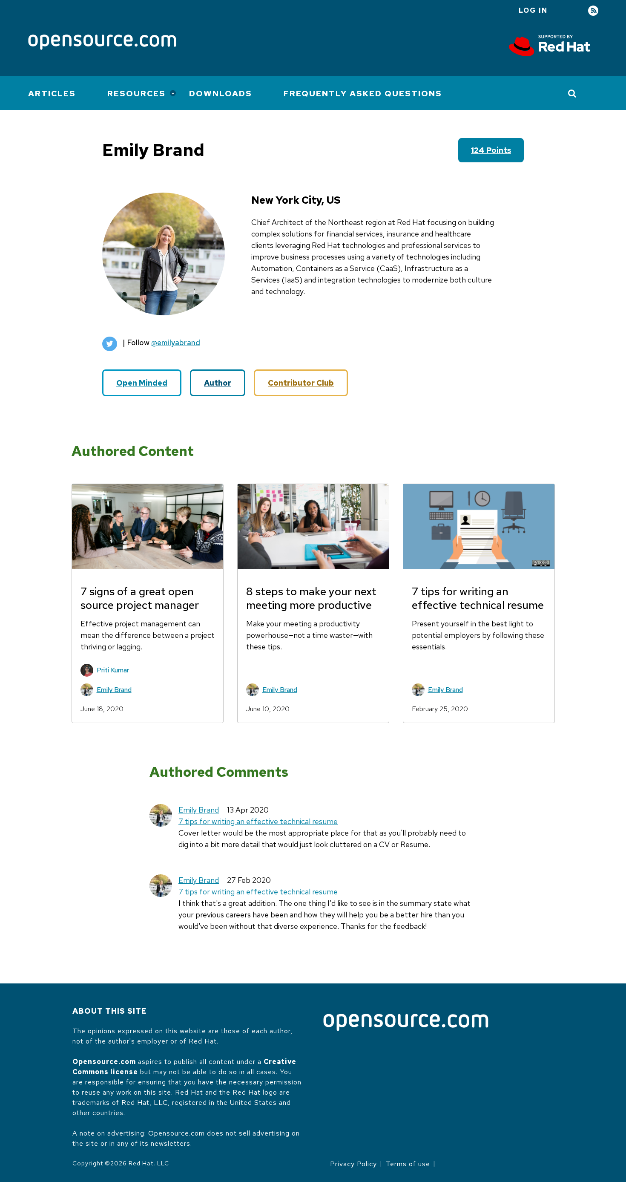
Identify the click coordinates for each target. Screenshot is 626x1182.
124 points (491, 150)
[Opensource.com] (102, 43)
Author (217, 383)
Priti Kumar (113, 670)
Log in (533, 10)
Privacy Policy (353, 1163)
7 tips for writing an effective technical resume (258, 821)
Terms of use (408, 1163)
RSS (593, 11)
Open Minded (141, 383)
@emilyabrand (175, 342)
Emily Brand (114, 689)
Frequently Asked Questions (363, 93)
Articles (52, 93)
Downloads (220, 93)
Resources (136, 93)
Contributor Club (301, 383)
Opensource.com (104, 1061)
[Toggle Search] (572, 93)
